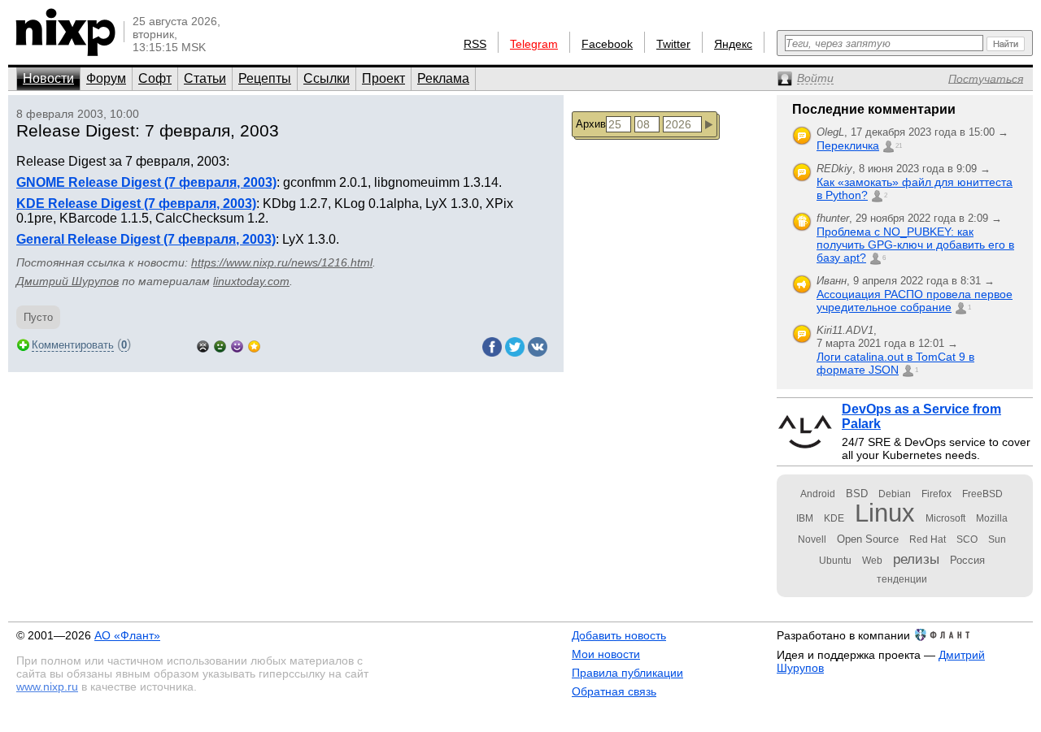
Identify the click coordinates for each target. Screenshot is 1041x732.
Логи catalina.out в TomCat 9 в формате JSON (895, 363)
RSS (475, 43)
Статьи (205, 78)
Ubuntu (835, 560)
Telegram (534, 43)
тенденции (902, 579)
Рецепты (264, 78)
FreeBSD (982, 494)
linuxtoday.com (251, 281)
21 (898, 145)
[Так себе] (220, 345)
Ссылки (326, 78)
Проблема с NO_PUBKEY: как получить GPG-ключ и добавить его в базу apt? (915, 244)
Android (817, 494)
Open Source (868, 539)
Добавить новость (619, 635)
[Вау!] (254, 345)
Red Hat (927, 539)
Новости (48, 78)
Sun (997, 539)
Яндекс (733, 43)
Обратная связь (614, 691)
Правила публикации (627, 672)
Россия (967, 560)
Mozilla (992, 518)
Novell (812, 539)
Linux (885, 513)
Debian (894, 494)
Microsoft (945, 518)
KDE (834, 518)
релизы (916, 559)
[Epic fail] (203, 345)
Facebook (607, 43)
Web (872, 560)
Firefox (936, 494)
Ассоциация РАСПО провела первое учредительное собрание (915, 301)
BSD (857, 493)
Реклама (443, 78)
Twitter (673, 43)
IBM (804, 518)
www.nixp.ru (47, 686)
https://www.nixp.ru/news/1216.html (281, 262)
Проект (383, 78)
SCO (967, 539)
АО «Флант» (127, 635)
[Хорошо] (237, 345)
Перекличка (848, 145)
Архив (591, 124)
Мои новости (606, 654)
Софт (155, 78)
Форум (106, 78)
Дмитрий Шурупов (67, 281)
